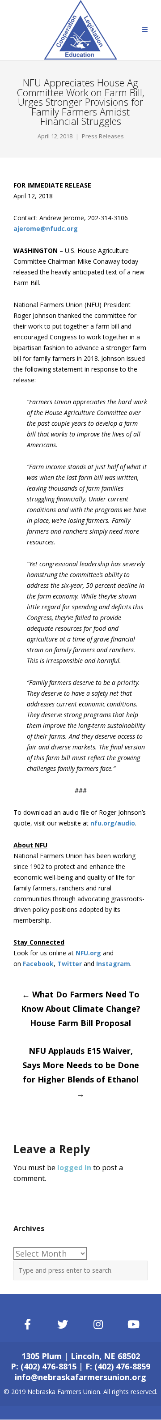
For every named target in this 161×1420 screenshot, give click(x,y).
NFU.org (88, 953)
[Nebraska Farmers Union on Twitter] (63, 1324)
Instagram (113, 963)
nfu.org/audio (112, 823)
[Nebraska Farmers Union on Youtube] (134, 1324)
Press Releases (103, 136)
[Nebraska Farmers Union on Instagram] (98, 1324)
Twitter (69, 963)
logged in (74, 1167)
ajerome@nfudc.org (45, 228)
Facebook (38, 963)
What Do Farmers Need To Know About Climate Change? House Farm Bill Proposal (80, 1008)
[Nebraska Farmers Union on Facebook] (27, 1324)
